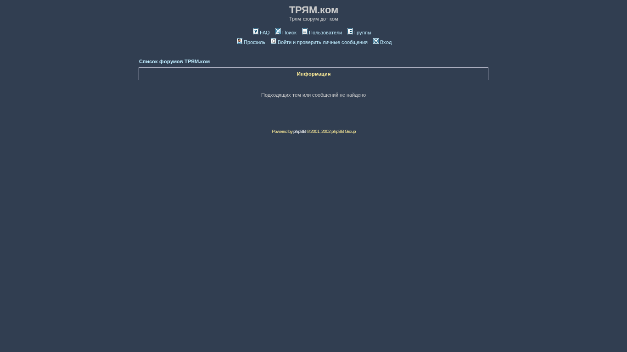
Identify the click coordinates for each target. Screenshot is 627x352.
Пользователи (325, 32)
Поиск (289, 32)
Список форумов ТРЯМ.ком (174, 61)
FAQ (265, 32)
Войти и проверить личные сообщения (323, 42)
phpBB (299, 131)
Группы (362, 32)
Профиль (254, 42)
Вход (386, 42)
